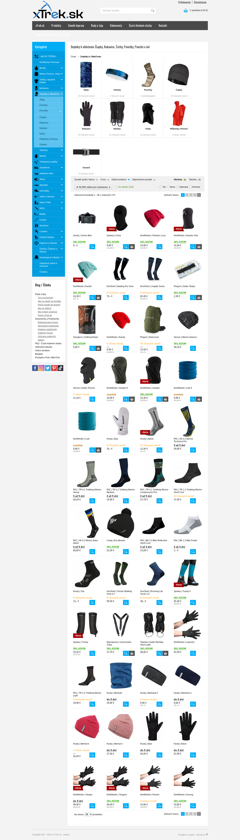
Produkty (56, 25)
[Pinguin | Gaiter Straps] (188, 283)
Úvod (73, 56)
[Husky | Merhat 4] (121, 741)
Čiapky (179, 90)
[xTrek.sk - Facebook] (35, 370)
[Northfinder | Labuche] (188, 639)
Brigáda (39, 354)
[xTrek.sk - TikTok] (60, 370)
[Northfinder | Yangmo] (121, 792)
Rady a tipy (97, 25)
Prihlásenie (184, 2)
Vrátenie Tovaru (45, 333)
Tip (164, 187)
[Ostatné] (86, 152)
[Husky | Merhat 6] (87, 741)
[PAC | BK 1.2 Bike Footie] (188, 537)
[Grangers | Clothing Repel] (87, 334)
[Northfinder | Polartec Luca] (154, 232)
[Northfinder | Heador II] (121, 385)
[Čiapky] (179, 75)
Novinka (196, 187)
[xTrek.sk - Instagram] (41, 370)
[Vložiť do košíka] (132, 246)
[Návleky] (117, 113)
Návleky (117, 129)
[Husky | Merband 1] (188, 690)
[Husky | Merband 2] (154, 690)
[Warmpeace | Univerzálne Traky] (121, 639)
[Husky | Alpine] (154, 436)
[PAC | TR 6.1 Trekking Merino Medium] (121, 487)
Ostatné (86, 168)
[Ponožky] (148, 75)
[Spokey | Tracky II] (188, 588)
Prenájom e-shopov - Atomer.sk (192, 835)
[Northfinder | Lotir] (87, 436)
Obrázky (178, 179)
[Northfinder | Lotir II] (188, 385)
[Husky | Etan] (154, 741)
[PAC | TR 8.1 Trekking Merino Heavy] (87, 487)
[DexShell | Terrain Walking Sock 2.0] (121, 588)
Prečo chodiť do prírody (49, 305)
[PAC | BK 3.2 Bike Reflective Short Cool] (154, 537)
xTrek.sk (40, 25)
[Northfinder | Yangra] (87, 792)
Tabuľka (193, 179)
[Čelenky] (117, 75)
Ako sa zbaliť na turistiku (49, 301)
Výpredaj (183, 187)
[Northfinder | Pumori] (154, 792)
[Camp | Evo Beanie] (121, 537)
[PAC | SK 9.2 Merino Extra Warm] (87, 537)
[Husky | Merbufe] (121, 690)
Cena (103, 179)
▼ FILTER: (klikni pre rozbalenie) (93, 187)
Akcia (172, 187)
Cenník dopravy (76, 25)
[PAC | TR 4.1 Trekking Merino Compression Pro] (154, 487)
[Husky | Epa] (121, 436)
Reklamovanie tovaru (48, 322)
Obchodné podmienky (48, 326)
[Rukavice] (86, 113)
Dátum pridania (119, 179)
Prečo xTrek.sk (45, 315)
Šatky (86, 90)
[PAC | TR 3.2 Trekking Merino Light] (87, 690)
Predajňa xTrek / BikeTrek (47, 357)
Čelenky (117, 90)
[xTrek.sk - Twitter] (48, 370)
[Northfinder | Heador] (154, 385)
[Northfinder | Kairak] (121, 334)
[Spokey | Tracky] (87, 639)
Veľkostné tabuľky (43, 347)
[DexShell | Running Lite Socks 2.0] (154, 588)
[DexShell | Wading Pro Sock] (121, 283)
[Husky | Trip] (87, 588)
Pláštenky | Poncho (179, 129)
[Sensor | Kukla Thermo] (87, 385)
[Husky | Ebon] (188, 741)
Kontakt (163, 25)
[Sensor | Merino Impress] (188, 334)
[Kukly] (148, 113)
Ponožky (148, 90)
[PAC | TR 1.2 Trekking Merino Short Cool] (188, 487)
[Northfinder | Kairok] (87, 283)
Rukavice (86, 129)
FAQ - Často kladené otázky (48, 343)
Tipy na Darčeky (45, 298)
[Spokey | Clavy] (121, 232)
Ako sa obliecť (44, 308)
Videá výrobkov (42, 350)
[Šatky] (86, 75)
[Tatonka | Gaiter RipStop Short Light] (154, 639)
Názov (92, 179)
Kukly (148, 129)
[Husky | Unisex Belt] (87, 232)
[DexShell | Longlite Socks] (154, 283)
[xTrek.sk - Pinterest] (54, 370)
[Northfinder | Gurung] (188, 792)
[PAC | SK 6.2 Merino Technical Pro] (188, 436)
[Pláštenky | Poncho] (179, 113)
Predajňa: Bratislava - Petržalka (53, 34)
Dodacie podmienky (47, 329)
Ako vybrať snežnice (47, 312)
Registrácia (200, 2)
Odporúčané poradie (142, 179)
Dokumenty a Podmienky (47, 319)
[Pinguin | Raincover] (154, 334)
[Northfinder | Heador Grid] (188, 232)
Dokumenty (116, 25)
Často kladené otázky (140, 25)
